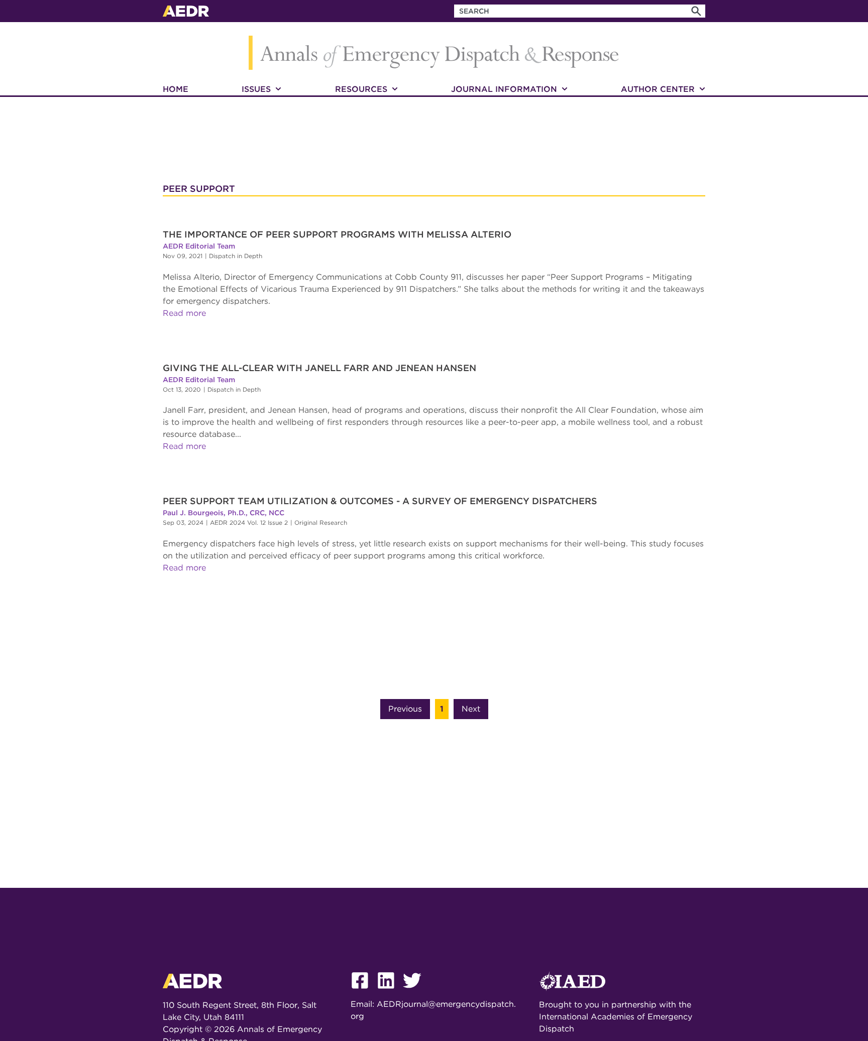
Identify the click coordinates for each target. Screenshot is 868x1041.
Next (471, 709)
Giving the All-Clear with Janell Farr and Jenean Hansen (319, 368)
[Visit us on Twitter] (416, 992)
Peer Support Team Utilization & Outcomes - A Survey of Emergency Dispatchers (380, 501)
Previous (405, 709)
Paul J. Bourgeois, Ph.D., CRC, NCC (223, 513)
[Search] (696, 11)
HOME (175, 89)
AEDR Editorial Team (199, 246)
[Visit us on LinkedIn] (390, 992)
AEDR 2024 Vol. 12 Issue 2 (249, 522)
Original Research (320, 522)
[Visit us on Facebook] (364, 992)
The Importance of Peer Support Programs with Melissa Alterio (337, 234)
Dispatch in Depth (235, 256)
